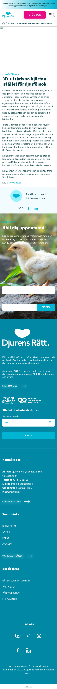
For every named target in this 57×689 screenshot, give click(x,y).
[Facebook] (18, 650)
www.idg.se (15, 182)
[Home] (9, 15)
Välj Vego (8, 586)
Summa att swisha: (11, 416)
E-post (5, 301)
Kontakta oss (11, 501)
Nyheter (11, 23)
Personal (28, 687)
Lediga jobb (9, 598)
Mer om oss (9, 386)
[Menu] (52, 15)
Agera (6, 532)
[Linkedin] (28, 650)
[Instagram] (39, 635)
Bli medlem (9, 526)
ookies (8, 544)
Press (5, 538)
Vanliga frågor (12, 556)
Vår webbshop (11, 592)
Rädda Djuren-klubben (16, 580)
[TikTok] (28, 635)
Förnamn (7, 283)
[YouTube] (18, 635)
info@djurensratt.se (22, 483)
